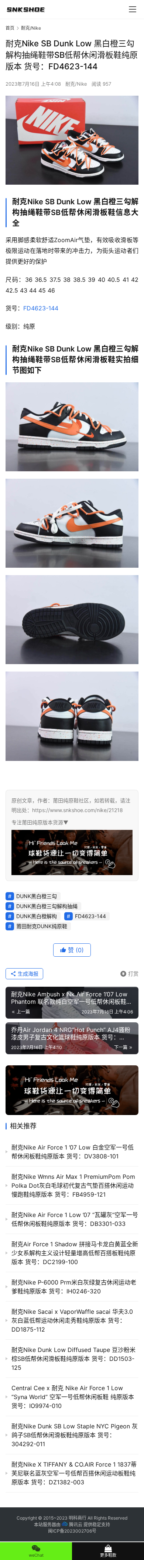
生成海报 (27, 973)
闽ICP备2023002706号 (72, 1531)
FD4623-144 (40, 308)
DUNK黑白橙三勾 (36, 896)
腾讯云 (75, 1524)
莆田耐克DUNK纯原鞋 (41, 926)
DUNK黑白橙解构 (36, 916)
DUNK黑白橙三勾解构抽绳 (47, 906)
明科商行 (77, 1518)
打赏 (129, 972)
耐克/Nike (76, 84)
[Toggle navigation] (132, 9)
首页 (10, 28)
